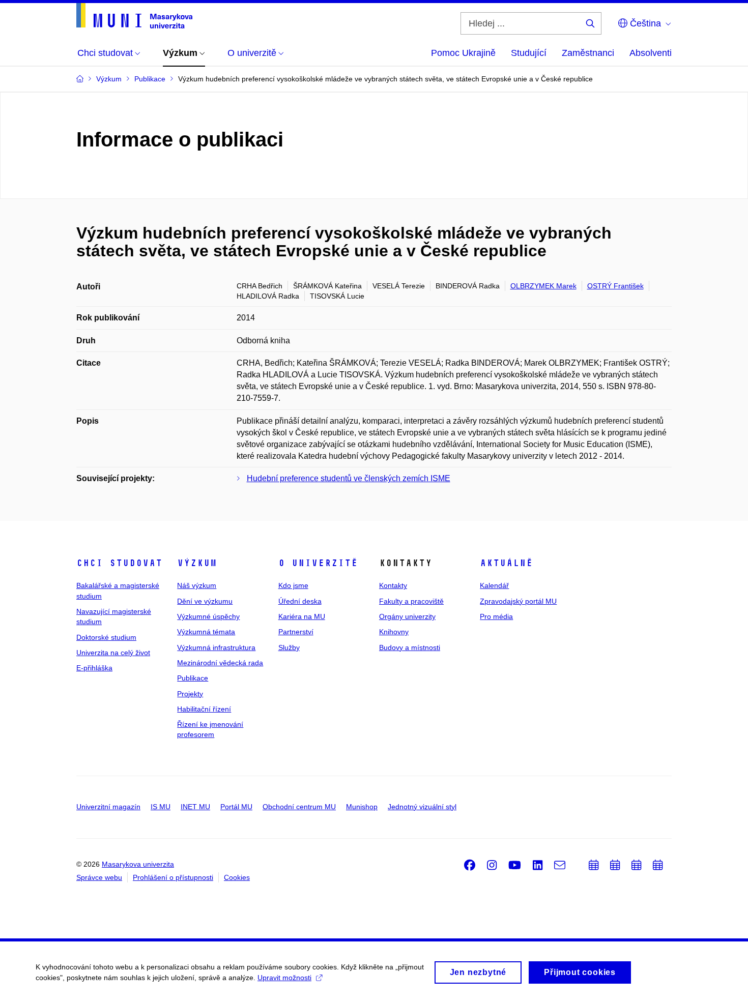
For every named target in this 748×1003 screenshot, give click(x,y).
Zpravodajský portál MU (518, 601)
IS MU (160, 807)
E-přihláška (94, 668)
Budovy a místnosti (409, 647)
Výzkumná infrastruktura (216, 647)
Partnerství (295, 632)
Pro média (496, 616)
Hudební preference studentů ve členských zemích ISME (348, 478)
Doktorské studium (106, 637)
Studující (528, 53)
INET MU (195, 807)
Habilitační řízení (204, 709)
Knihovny (394, 632)
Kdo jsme (293, 585)
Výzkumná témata (206, 632)
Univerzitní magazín (108, 807)
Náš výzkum (196, 585)
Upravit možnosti (284, 977)
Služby (289, 647)
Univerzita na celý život (113, 652)
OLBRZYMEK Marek (543, 286)
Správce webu (99, 877)
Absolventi (650, 53)
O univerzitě (318, 563)
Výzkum (197, 563)
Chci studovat (119, 563)
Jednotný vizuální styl (422, 807)
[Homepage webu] (134, 15)
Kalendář (494, 585)
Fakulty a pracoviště (411, 601)
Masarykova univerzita (138, 864)
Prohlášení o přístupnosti (173, 877)
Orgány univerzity (407, 616)
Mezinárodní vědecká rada (220, 663)
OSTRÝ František (615, 286)
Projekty (190, 694)
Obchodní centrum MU (299, 807)
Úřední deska (300, 601)
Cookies (237, 877)
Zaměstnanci (588, 53)
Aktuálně (506, 563)
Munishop (362, 807)
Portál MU (236, 807)
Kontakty (393, 585)
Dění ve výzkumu (205, 601)
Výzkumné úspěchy (208, 616)
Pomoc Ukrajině (463, 53)
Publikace (192, 678)
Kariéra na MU (301, 616)
